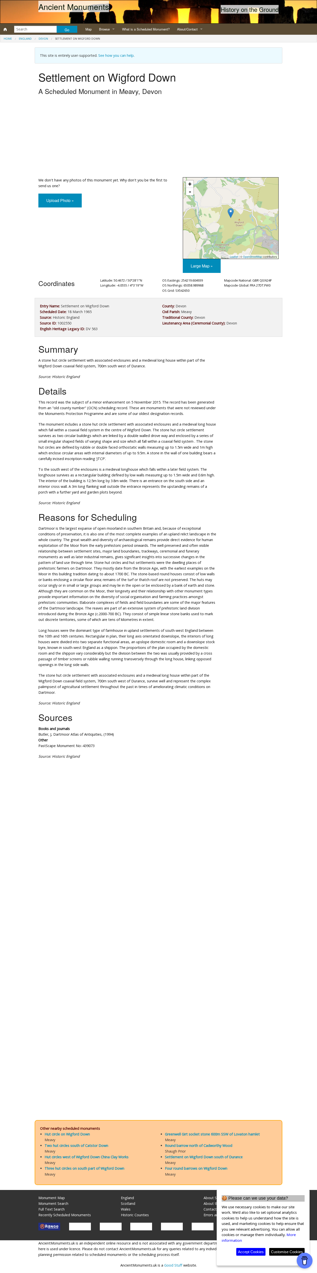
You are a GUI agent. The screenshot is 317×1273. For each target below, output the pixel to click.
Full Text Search (51, 1209)
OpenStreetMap (252, 257)
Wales (126, 1209)
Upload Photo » (60, 200)
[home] (5, 29)
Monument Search (53, 1203)
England (25, 38)
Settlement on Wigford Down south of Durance (204, 1157)
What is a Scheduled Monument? (146, 29)
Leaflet (234, 257)
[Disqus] (158, 911)
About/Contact (187, 29)
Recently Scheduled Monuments (64, 1215)
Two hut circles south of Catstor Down (76, 1145)
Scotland (128, 1203)
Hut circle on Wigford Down (67, 1134)
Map (88, 29)
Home (8, 38)
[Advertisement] (158, 137)
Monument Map (51, 1197)
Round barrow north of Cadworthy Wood (198, 1145)
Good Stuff (173, 1265)
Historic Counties (135, 1215)
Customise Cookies (287, 1252)
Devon (43, 38)
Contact (210, 1209)
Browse (104, 29)
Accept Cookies (251, 1252)
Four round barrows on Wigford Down (196, 1168)
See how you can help (116, 55)
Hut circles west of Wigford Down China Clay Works (87, 1157)
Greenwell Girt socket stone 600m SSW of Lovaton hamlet (212, 1134)
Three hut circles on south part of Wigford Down (84, 1168)
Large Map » (202, 266)
